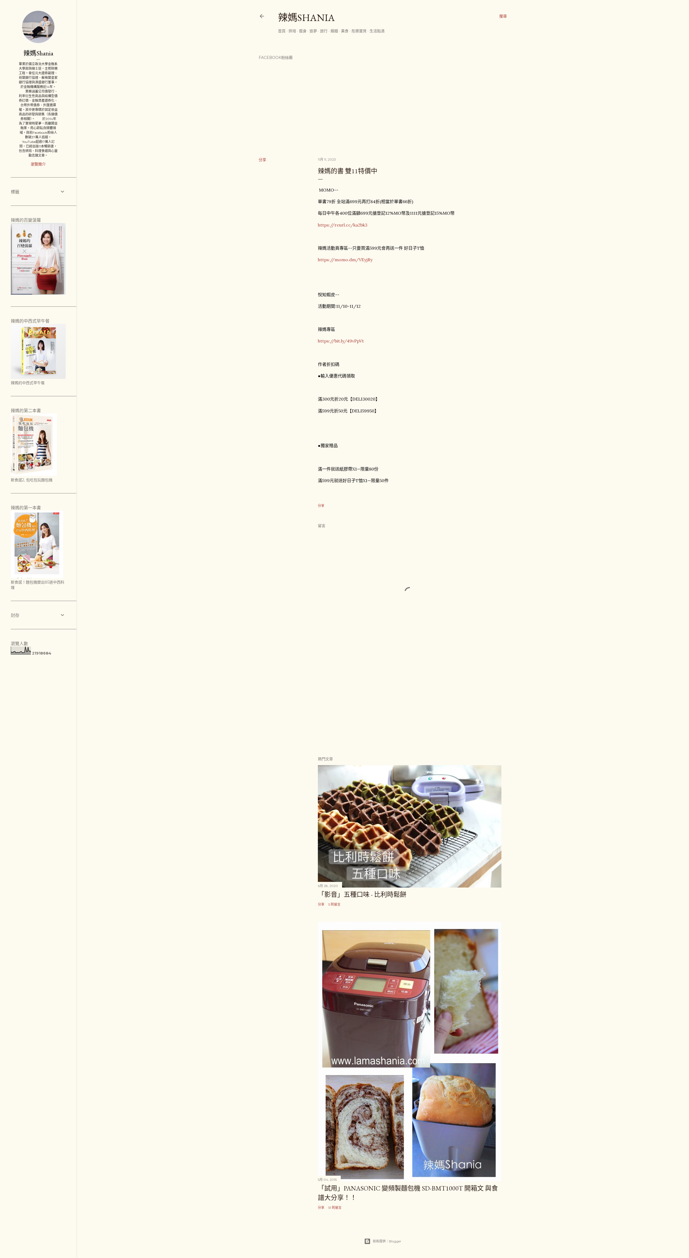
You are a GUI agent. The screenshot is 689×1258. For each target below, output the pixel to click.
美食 (345, 31)
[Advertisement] (409, 705)
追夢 (313, 31)
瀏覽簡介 (38, 164)
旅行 (324, 31)
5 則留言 (334, 904)
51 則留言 (335, 1208)
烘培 (292, 31)
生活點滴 (377, 31)
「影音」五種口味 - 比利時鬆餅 (362, 894)
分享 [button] (262, 159)
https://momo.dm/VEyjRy (345, 259)
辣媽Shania (306, 17)
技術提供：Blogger (387, 1241)
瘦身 (303, 31)
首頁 (282, 31)
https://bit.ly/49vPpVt (341, 341)
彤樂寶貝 (359, 31)
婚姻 (334, 31)
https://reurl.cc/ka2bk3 (342, 225)
